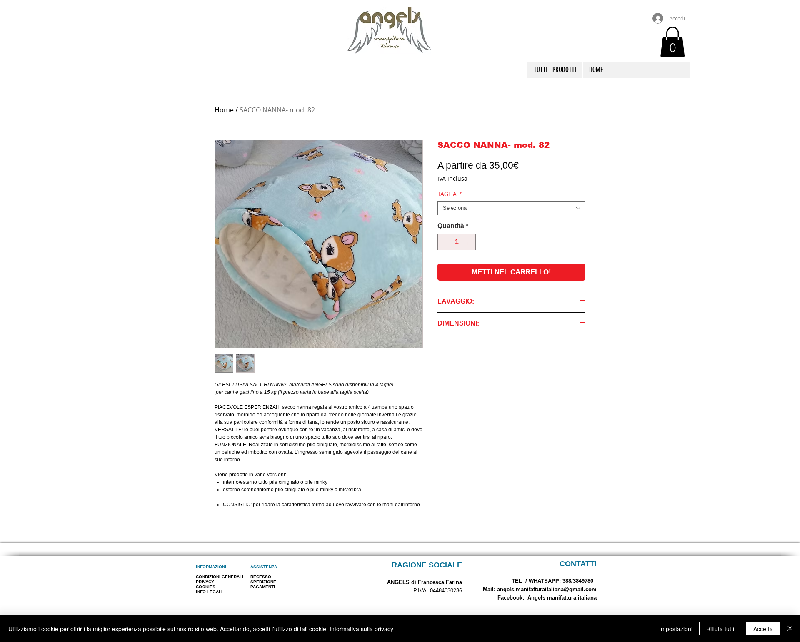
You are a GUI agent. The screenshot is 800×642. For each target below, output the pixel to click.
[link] (672, 42)
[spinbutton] (456, 242)
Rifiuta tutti (720, 629)
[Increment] (469, 242)
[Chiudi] (790, 628)
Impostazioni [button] (675, 629)
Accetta (763, 629)
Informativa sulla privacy (361, 629)
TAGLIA (450, 194)
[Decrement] (444, 242)
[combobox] (511, 208)
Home (224, 109)
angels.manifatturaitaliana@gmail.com (547, 589)
